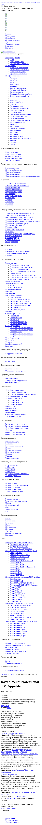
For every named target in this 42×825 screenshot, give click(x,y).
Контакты (9, 48)
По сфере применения (13, 76)
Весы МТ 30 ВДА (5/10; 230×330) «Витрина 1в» (19, 754)
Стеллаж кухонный (12, 314)
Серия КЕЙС (15, 569)
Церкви (13, 142)
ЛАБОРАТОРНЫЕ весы (19, 545)
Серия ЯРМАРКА (17, 575)
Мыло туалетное (11, 152)
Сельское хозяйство (17, 128)
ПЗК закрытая (15, 297)
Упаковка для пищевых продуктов (14, 462)
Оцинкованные (16, 273)
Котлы (7, 661)
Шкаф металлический (13, 344)
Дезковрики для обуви (13, 398)
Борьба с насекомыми (18, 88)
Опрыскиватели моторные (15, 432)
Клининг (13, 98)
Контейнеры (10, 468)
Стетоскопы (10, 198)
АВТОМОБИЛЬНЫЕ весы (20, 605)
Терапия (8, 200)
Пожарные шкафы (12, 649)
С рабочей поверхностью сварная (23, 275)
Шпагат (8, 511)
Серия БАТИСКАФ (17, 559)
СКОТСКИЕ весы (17, 619)
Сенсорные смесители (13, 236)
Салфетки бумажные (13, 172)
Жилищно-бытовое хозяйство (21, 94)
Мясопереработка (16, 102)
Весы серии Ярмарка (18, 636)
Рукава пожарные (12, 653)
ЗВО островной (16, 287)
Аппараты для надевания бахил (17, 215)
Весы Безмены (15, 579)
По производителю (12, 58)
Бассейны (13, 80)
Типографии (14, 132)
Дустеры (8, 430)
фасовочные (29, 770)
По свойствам (10, 66)
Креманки (9, 444)
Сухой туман (10, 361)
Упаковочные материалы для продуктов (16, 350)
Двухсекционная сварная (19, 265)
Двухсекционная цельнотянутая (22, 267)
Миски (8, 448)
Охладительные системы (19, 108)
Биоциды (13, 86)
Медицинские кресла (13, 192)
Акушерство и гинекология (15, 184)
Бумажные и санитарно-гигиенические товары (19, 164)
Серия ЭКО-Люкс (17, 402)
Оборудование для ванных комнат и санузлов (18, 210)
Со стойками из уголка (18, 324)
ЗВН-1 (12, 285)
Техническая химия (8, 246)
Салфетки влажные (12, 174)
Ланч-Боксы (10, 470)
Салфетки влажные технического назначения (22, 176)
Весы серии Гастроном (18, 631)
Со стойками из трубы (18, 322)
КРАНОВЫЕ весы (17, 615)
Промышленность (17, 118)
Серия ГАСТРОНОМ (18, 597)
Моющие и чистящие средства (12, 54)
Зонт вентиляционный (14, 283)
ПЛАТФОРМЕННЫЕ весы (20, 617)
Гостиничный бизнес (18, 90)
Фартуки (8, 531)
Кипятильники (11, 228)
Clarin (12, 60)
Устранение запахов (12, 44)
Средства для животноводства (12, 375)
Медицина (14, 100)
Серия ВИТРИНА (17, 595)
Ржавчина (13, 124)
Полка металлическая (13, 295)
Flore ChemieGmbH (17, 62)
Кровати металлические (14, 671)
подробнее (5, 706)
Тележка (8, 342)
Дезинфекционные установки (16, 428)
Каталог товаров (11, 820)
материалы (16, 792)
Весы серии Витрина (18, 629)
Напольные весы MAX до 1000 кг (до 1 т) (21, 551)
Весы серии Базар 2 (17, 627)
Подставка (9, 291)
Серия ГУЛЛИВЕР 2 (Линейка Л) (23, 567)
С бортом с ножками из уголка (21, 336)
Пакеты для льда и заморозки (16, 485)
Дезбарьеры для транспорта (20, 392)
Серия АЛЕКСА (16, 587)
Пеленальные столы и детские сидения (20, 234)
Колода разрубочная (13, 289)
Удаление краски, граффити (20, 138)
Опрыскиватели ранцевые (15, 434)
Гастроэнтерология (12, 188)
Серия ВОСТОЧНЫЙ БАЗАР (21, 561)
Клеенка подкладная (9, 774)
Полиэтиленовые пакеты (10, 479)
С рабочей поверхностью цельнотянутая (25, 277)
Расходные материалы (13, 196)
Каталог (11, 674)
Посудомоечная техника (19, 116)
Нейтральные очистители (19, 70)
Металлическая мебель (9, 667)
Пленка (8, 503)
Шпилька (9, 346)
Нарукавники (10, 527)
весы (14, 770)
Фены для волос (11, 242)
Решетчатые (14, 320)
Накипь (13, 104)
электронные (6, 772)
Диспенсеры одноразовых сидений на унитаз (22, 221)
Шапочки (9, 535)
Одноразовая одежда (9, 515)
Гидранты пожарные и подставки (18, 645)
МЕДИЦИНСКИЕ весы (19, 547)
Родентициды (10, 412)
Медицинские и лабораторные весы (19, 543)
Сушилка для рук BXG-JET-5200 (13, 734)
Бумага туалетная (12, 168)
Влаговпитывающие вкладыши (17, 501)
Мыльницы (9, 232)
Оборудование (10, 410)
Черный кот (21, 796)
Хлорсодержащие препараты (16, 253)
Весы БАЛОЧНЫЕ (17, 611)
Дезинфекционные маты (14, 390)
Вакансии (9, 46)
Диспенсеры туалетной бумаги (17, 224)
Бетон (12, 82)
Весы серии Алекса (17, 623)
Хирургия (9, 206)
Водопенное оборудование (15, 643)
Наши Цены (10, 38)
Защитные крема (11, 369)
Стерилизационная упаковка (16, 414)
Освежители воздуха (13, 156)
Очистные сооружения (18, 110)
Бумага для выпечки (13, 499)
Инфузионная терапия (13, 190)
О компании (10, 36)
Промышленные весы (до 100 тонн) (19, 603)
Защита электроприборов (19, 96)
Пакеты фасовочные (13, 489)
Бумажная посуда (12, 442)
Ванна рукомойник (12, 281)
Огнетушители (11, 647)
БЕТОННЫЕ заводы (18, 607)
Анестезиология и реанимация (17, 186)
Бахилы (8, 519)
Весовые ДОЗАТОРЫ (18, 609)
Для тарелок (14, 316)
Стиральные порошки (13, 158)
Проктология (10, 194)
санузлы (16, 752)
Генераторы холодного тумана (17, 426)
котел (9, 708)
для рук (22, 750)
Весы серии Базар (16, 625)
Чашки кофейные (12, 458)
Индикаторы (10, 406)
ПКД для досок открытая (19, 301)
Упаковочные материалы (10, 495)
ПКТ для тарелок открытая (20, 305)
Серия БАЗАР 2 (16, 591)
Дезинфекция (6, 386)
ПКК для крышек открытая (20, 303)
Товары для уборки (12, 160)
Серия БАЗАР (15, 589)
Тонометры (9, 202)
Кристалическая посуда (14, 446)
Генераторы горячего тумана (16, 424)
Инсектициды (10, 408)
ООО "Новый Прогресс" (19, 64)
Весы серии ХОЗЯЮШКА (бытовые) (24, 585)
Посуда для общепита (9, 657)
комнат (28, 750)
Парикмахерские (16, 112)
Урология (9, 204)
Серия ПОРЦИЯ (16, 601)
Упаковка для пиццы (13, 476)
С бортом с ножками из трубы (21, 334)
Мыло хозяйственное (13, 154)
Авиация (13, 78)
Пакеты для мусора (12, 487)
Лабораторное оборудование (16, 380)
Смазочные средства (18, 72)
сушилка (23, 752)
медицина (25, 792)
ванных (15, 750)
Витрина (20, 770)
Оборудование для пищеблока (12, 259)
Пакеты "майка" (11, 483)
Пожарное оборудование (10, 639)
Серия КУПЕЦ (15, 571)
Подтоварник (10, 293)
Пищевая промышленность (20, 114)
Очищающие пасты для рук (15, 371)
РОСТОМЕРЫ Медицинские (21, 549)
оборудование (6, 752)
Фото (7, 42)
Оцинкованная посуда (13, 663)
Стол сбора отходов (12, 338)
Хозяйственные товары (10, 148)
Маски (7, 525)
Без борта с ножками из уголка (21, 330)
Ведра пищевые (11, 466)
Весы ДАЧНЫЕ (16, 553)
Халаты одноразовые (13, 533)
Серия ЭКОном (16, 404)
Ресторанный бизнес (18, 122)
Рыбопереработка (16, 126)
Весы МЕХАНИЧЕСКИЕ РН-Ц (22, 583)
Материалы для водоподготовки (17, 251)
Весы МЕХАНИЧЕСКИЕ (20, 555)
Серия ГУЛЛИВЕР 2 (18, 565)
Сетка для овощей (12, 505)
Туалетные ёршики (12, 240)
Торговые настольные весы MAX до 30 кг (21, 621)
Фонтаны (13, 140)
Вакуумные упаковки (13, 354)
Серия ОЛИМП (16, 573)
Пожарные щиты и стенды (15, 651)
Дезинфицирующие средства (16, 396)
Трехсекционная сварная (19, 279)
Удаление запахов (16, 136)
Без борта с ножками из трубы (21, 328)
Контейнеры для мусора (14, 230)
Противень (9, 312)
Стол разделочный (12, 326)
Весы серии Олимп (17, 633)
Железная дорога (16, 92)
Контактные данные (8, 808)
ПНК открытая (15, 307)
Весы (3, 539)
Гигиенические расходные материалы (19, 217)
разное (33, 792)
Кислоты (8, 249)
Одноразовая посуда (8, 438)
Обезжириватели (16, 106)
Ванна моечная (11, 263)
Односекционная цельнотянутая (22, 271)
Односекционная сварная (19, 269)
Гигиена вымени (11, 378)
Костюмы (9, 523)
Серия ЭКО (14, 400)
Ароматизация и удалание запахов (14, 357)
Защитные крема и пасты (10, 365)
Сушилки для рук (12, 238)
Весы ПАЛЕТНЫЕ (17, 613)
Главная (8, 34)
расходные (5, 794)
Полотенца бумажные (13, 170)
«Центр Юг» (11, 798)
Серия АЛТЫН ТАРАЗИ (19, 557)
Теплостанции (15, 130)
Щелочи (8, 255)
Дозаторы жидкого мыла (14, 226)
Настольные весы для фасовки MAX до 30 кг (22, 577)
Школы (12, 144)
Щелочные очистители (18, 74)
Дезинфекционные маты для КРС (23, 394)
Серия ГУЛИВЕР (16, 563)
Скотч (7, 507)
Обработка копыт (12, 382)
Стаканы (8, 454)
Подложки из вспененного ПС (17, 474)
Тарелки (8, 456)
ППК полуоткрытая (17, 310)
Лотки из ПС (10, 472)
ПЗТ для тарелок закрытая (20, 299)
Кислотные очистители (19, 68)
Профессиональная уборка (20, 120)
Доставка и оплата (12, 40)
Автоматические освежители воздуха (19, 213)
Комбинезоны (10, 521)
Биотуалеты (14, 84)
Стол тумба (9, 340)
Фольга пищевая (11, 509)
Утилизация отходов (13, 416)
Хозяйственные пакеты (14, 491)
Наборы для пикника (13, 450)
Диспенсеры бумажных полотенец (18, 219)
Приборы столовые (12, 452)
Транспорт (14, 134)
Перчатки (9, 529)
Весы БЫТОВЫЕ (16, 581)
